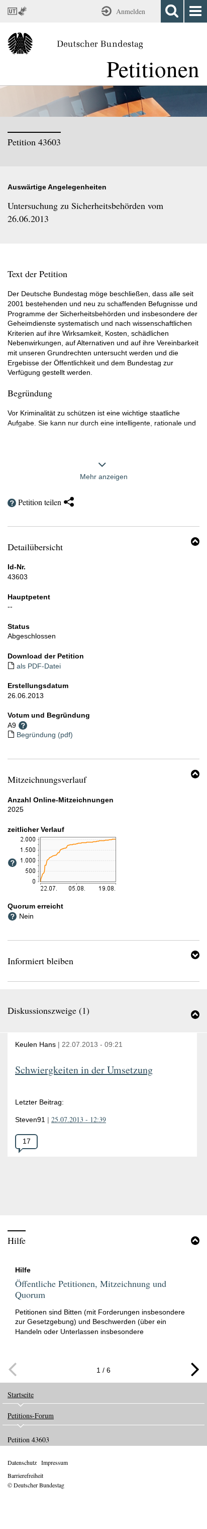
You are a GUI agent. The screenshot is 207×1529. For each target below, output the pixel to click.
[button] (195, 541)
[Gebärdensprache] (24, 11)
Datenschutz (22, 1462)
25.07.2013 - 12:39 (78, 1119)
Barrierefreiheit (25, 1475)
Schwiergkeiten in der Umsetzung (84, 1070)
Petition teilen (39, 502)
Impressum (54, 1462)
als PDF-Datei (39, 666)
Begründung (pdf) (45, 735)
